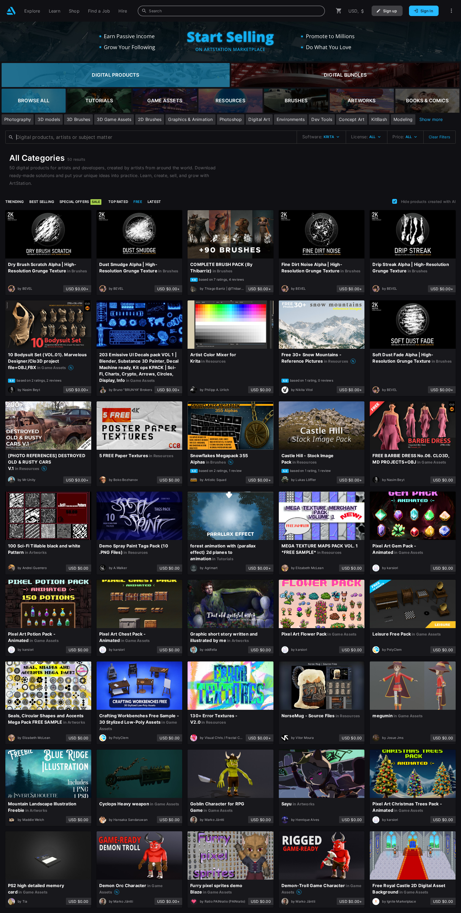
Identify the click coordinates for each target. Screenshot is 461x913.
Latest (154, 201)
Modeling (403, 119)
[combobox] (231, 11)
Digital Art (259, 119)
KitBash (379, 119)
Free (137, 201)
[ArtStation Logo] (11, 11)
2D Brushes (149, 119)
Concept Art (351, 119)
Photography (17, 119)
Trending (14, 201)
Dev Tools (321, 119)
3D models (49, 119)
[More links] (451, 10)
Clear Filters (439, 137)
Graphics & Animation (190, 119)
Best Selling (41, 201)
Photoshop (231, 119)
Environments (291, 119)
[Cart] (339, 10)
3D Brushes (78, 119)
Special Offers (79, 201)
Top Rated (118, 201)
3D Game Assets (114, 119)
